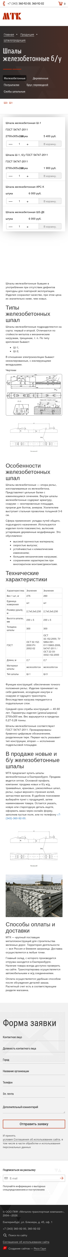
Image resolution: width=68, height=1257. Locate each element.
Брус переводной (37, 84)
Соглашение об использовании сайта (26, 1242)
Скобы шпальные (14, 91)
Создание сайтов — (27, 1248)
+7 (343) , (26, 3)
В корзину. (50, 144)
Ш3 (5, 102)
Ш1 (11, 102)
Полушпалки (11, 84)
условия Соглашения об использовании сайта (31, 1139)
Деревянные (40, 78)
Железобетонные (15, 78)
